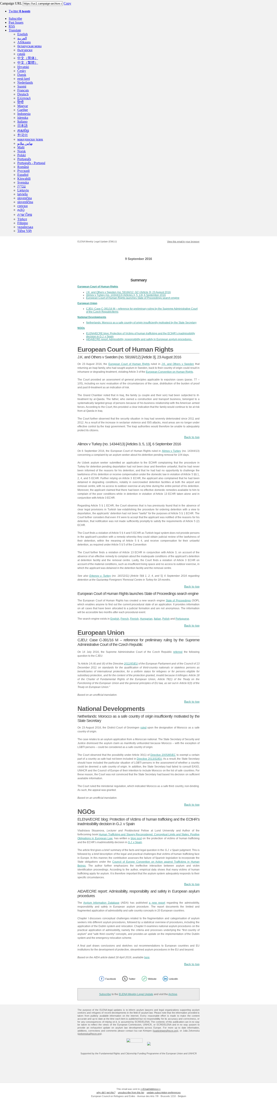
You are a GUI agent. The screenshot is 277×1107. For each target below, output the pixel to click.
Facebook (110, 979)
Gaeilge (22, 110)
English (22, 34)
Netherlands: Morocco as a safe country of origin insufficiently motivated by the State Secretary (141, 322)
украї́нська (25, 227)
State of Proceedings (178, 600)
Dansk (21, 75)
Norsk (21, 151)
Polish (166, 618)
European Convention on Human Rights (169, 371)
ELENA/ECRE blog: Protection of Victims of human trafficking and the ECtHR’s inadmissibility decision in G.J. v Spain (140, 335)
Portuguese (182, 618)
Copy (67, 3)
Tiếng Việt (24, 231)
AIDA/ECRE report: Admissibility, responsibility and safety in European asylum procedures (139, 339)
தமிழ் (21, 210)
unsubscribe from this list (131, 1092)
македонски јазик (30, 139)
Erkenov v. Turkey (100, 575)
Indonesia (24, 114)
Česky (21, 71)
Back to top (192, 437)
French (125, 618)
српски (22, 206)
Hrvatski (23, 67)
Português (24, 159)
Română (23, 167)
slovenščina (25, 202)
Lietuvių (23, 190)
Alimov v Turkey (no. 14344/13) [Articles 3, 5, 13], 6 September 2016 (126, 295)
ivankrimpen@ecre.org (165, 1030)
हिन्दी (20, 102)
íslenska (22, 117)
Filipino (22, 223)
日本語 (22, 125)
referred (177, 651)
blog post (136, 838)
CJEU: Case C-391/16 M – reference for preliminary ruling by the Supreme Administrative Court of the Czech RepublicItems (142, 310)
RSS (12, 26)
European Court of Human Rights (129, 364)
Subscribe (15, 18)
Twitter (19, 11)
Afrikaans (24, 42)
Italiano (22, 121)
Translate (15, 30)
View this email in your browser (183, 241)
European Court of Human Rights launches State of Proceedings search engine (132, 297)
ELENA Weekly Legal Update (136, 994)
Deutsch (23, 94)
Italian (157, 618)
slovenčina (24, 198)
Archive (172, 994)
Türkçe (22, 219)
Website (152, 979)
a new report (157, 902)
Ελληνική (24, 98)
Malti (20, 147)
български (24, 50)
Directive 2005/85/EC (163, 754)
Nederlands (25, 82)
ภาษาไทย (24, 214)
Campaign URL (11, 3)
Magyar (22, 106)
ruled (143, 727)
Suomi (21, 86)
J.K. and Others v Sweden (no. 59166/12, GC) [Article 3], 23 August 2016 (128, 292)
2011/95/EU (131, 663)
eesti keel (23, 78)
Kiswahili (24, 178)
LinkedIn (173, 979)
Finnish (134, 618)
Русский (23, 171)
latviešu (22, 194)
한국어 (22, 135)
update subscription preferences (164, 1092)
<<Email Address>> (150, 1089)
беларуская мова (29, 46)
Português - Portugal (31, 163)
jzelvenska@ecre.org (89, 1033)
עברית (21, 186)
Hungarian (146, 618)
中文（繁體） (27, 62)
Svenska (23, 182)
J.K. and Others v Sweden (177, 364)
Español (22, 174)
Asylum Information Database (101, 902)
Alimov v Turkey (171, 450)
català (21, 54)
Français (23, 90)
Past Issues (16, 22)
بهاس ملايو (25, 143)
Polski (21, 155)
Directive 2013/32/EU (149, 758)
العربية (22, 38)
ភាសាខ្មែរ (23, 130)
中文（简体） (27, 58)
